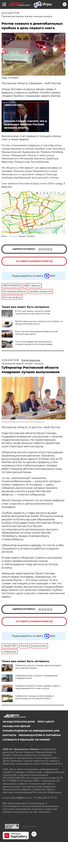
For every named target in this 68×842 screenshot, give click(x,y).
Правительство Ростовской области (23, 421)
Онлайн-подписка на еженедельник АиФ (31, 730)
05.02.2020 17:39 (10, 13)
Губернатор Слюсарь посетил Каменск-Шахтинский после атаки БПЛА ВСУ (34, 697)
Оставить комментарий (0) (34, 261)
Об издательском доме (19, 721)
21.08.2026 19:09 (10, 360)
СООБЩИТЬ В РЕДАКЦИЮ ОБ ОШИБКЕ (26, 739)
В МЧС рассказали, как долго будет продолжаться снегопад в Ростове (33, 312)
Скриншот (13, 236)
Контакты (9, 735)
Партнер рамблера (29, 826)
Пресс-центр (45, 721)
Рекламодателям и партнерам (40, 735)
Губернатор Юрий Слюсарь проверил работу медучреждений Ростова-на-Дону (37, 687)
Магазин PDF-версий (16, 726)
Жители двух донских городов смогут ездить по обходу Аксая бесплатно (39, 322)
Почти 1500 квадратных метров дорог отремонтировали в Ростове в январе (34, 342)
